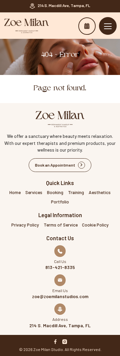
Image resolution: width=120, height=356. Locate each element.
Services (33, 192)
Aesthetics (100, 192)
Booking (55, 192)
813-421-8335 (60, 267)
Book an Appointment (87, 26)
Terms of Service (61, 225)
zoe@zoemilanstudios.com (60, 296)
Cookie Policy (95, 225)
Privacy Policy (25, 225)
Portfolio (60, 201)
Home (15, 192)
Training (76, 192)
